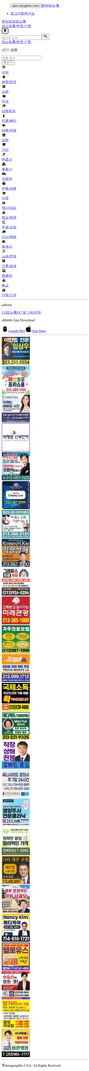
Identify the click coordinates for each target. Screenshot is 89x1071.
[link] (44, 351)
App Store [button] (39, 331)
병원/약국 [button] (9, 82)
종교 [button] (5, 285)
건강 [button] (5, 150)
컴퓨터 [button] (7, 275)
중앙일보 (14, 21)
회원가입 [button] (28, 13)
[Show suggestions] (5, 62)
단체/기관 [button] (9, 295)
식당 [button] (5, 72)
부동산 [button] (7, 169)
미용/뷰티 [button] (9, 120)
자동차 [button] (7, 179)
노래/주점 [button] (9, 256)
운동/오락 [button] (9, 227)
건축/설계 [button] (9, 266)
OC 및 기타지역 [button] (29, 312)
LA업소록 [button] (9, 312)
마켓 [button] (5, 198)
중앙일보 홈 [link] (50, 5)
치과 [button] (5, 101)
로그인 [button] (15, 13)
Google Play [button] (16, 331)
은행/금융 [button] (9, 188)
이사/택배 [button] (9, 237)
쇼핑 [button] (5, 91)
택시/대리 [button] (9, 208)
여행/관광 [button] (9, 130)
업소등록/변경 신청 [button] (16, 26)
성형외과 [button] (9, 111)
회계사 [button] (7, 246)
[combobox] (22, 58)
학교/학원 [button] (9, 217)
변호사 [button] (7, 159)
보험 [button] (5, 140)
